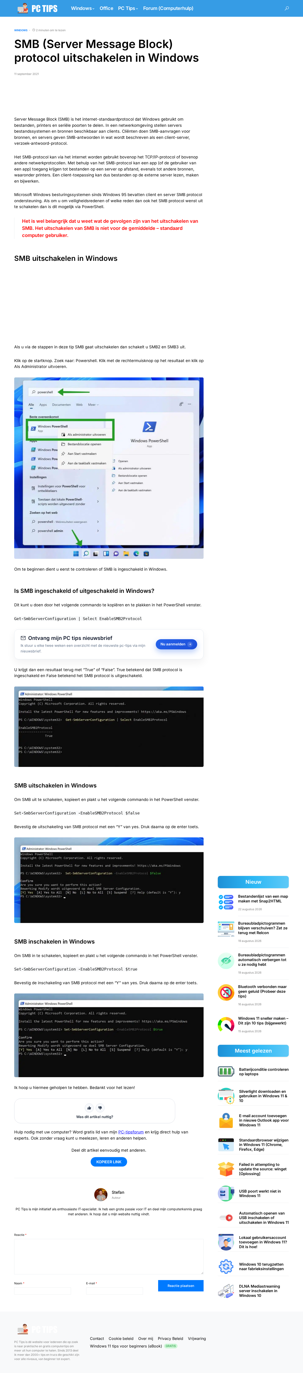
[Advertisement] (109, 98)
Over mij (145, 1338)
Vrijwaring (197, 1338)
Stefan (118, 1192)
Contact (97, 1338)
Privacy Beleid (170, 1338)
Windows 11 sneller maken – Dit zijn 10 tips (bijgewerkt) (263, 1020)
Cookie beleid (121, 1338)
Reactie (20, 1235)
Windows (20, 30)
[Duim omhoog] (89, 1107)
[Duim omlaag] (100, 1107)
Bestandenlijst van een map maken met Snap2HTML (263, 898)
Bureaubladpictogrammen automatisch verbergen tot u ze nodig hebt (262, 960)
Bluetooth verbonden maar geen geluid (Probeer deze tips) (262, 991)
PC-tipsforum (131, 1132)
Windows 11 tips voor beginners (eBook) (133, 1346)
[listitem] (253, 1072)
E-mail (91, 1283)
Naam (19, 1283)
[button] (287, 8)
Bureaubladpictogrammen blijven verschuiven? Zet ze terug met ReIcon (262, 928)
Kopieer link (108, 1161)
